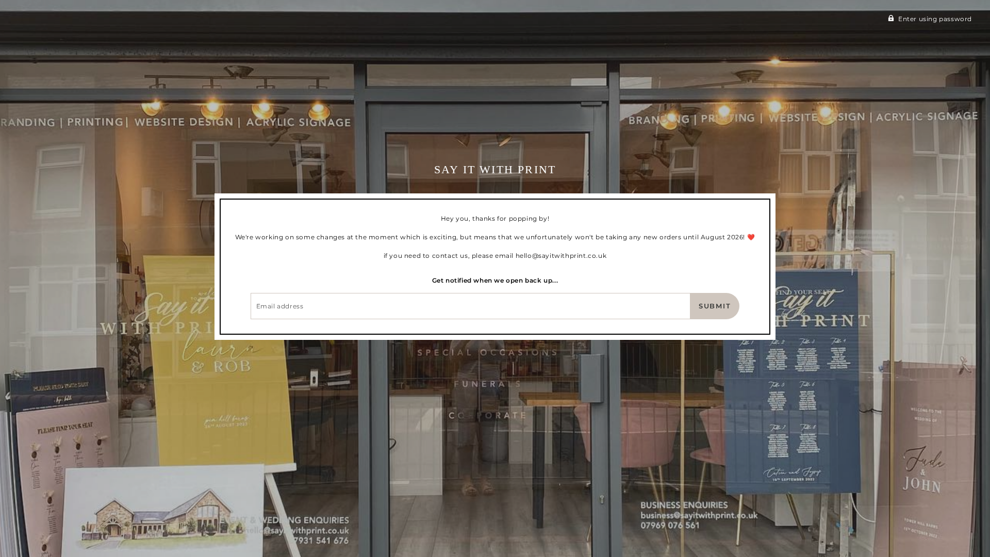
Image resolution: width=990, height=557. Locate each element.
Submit (715, 306)
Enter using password (935, 19)
